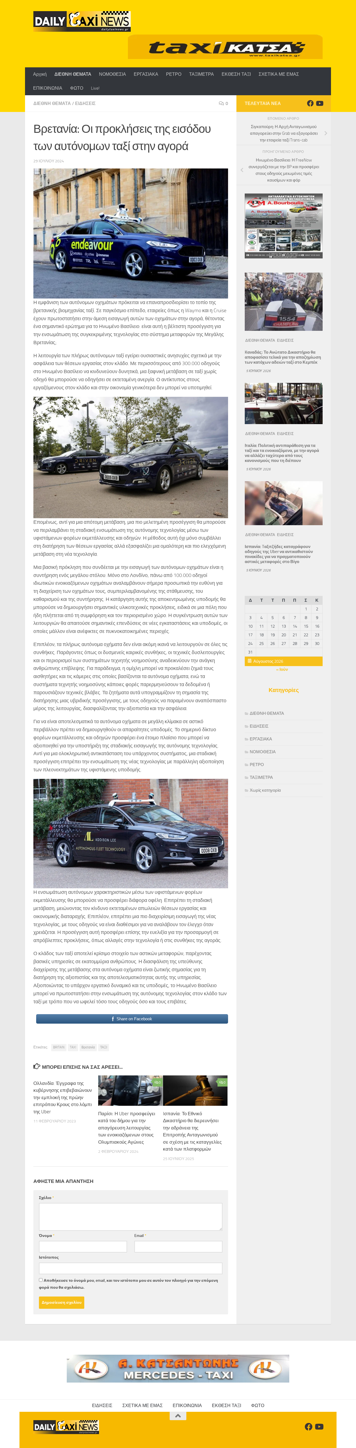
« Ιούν (282, 669)
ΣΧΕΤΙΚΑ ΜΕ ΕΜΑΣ (279, 74)
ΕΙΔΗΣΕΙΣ (85, 103)
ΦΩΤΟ (76, 88)
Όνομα (47, 1235)
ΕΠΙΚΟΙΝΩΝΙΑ (47, 88)
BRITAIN (59, 1047)
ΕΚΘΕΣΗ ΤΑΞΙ (236, 74)
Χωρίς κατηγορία (265, 790)
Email (140, 1235)
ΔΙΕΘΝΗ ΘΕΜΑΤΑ (73, 74)
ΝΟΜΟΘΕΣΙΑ (112, 74)
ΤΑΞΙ (103, 1047)
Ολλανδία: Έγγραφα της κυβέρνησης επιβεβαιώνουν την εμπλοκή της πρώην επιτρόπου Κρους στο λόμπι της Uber (62, 1097)
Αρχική (40, 74)
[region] (225, 47)
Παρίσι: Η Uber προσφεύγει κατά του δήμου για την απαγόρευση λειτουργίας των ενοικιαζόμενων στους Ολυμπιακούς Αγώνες (126, 1128)
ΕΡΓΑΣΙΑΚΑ (146, 74)
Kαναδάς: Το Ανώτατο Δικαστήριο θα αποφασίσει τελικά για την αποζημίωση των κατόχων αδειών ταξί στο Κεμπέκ (283, 357)
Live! (95, 88)
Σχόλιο (46, 1197)
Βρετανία (88, 1047)
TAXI (73, 1047)
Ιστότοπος (49, 1257)
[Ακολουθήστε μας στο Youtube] (319, 103)
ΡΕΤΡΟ (173, 74)
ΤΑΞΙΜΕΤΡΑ (201, 74)
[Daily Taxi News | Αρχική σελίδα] (82, 21)
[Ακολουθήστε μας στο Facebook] (310, 103)
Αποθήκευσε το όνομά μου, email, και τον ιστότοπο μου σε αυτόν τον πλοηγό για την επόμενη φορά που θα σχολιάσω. (128, 1284)
